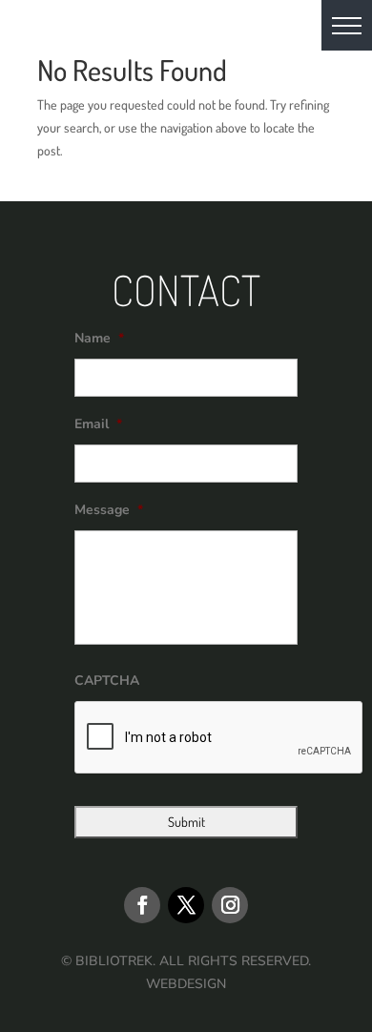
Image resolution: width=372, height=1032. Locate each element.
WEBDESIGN (186, 984)
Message (108, 510)
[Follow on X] (186, 905)
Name (99, 338)
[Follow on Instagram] (230, 905)
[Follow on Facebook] (142, 905)
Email (98, 424)
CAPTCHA (106, 681)
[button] (346, 25)
